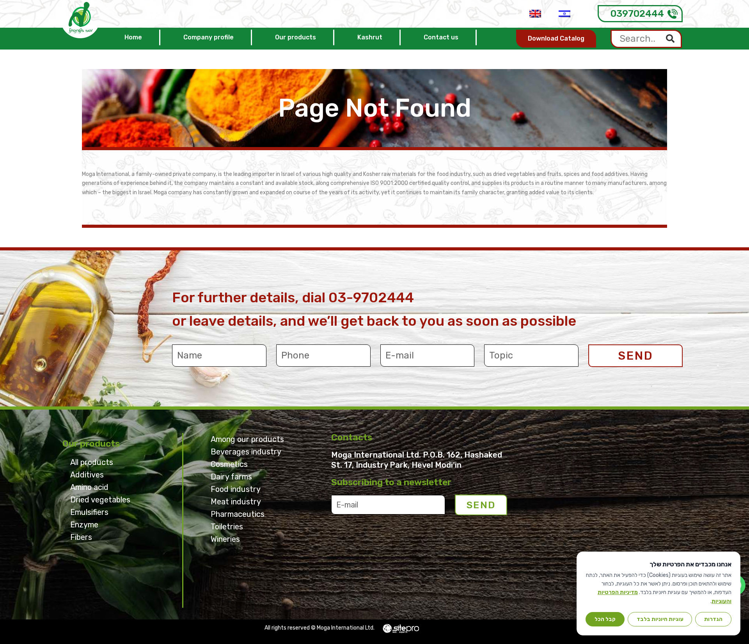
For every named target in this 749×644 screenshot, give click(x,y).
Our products (295, 37)
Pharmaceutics (237, 514)
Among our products (247, 439)
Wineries (225, 539)
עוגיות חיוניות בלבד (660, 619)
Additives (87, 474)
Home (133, 37)
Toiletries (227, 526)
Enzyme (84, 524)
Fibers (81, 537)
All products (91, 462)
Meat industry (236, 501)
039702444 (637, 13)
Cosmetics (229, 464)
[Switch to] (535, 14)
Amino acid (89, 487)
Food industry (236, 489)
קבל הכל (605, 619)
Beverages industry (246, 451)
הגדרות (713, 619)
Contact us (441, 37)
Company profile (208, 37)
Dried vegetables (100, 499)
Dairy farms (231, 476)
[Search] (670, 39)
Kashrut (369, 37)
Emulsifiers (89, 512)
